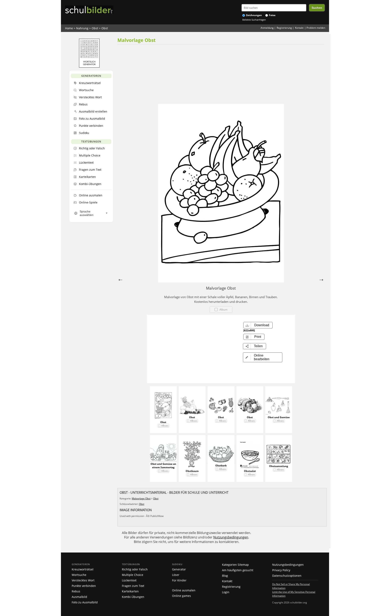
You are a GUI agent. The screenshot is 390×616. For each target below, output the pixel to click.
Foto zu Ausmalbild (85, 602)
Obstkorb (221, 465)
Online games (181, 596)
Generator (179, 569)
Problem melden (316, 28)
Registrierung (284, 28)
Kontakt (299, 28)
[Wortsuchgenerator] (89, 67)
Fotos (271, 15)
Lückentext (129, 580)
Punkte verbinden (84, 586)
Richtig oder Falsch (135, 569)
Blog (225, 576)
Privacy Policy (281, 570)
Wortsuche (79, 575)
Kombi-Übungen (133, 597)
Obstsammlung (278, 466)
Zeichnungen (253, 15)
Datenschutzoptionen (286, 576)
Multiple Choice (132, 575)
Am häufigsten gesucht (237, 570)
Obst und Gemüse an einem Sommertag (163, 465)
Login (225, 592)
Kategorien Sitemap (235, 565)
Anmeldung (267, 28)
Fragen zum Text (133, 586)
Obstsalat (250, 471)
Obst (95, 28)
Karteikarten (130, 591)
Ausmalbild (79, 597)
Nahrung (82, 28)
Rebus (76, 591)
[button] (262, 357)
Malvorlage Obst (141, 498)
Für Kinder (179, 580)
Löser (175, 575)
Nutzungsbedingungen (230, 537)
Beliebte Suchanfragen (254, 19)
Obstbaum (192, 471)
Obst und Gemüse (279, 417)
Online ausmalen (183, 590)
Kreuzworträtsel (82, 569)
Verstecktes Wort (83, 580)
